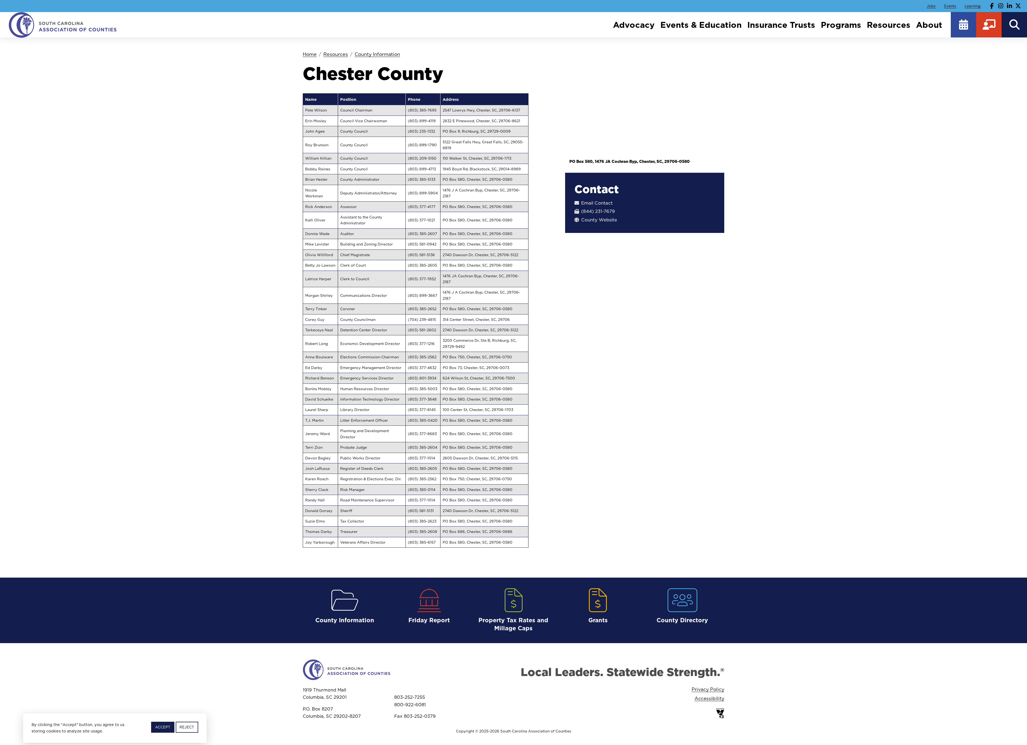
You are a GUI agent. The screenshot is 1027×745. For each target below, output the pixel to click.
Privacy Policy (708, 689)
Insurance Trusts (781, 24)
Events (950, 6)
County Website (599, 220)
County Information (377, 54)
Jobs (931, 6)
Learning (972, 6)
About (929, 24)
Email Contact (597, 203)
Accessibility (709, 698)
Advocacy (634, 24)
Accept (162, 727)
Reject (186, 727)
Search (1014, 24)
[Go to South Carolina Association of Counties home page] (63, 24)
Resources (888, 24)
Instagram (1001, 6)
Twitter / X (1018, 6)
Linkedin (1009, 6)
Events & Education (701, 24)
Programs (841, 24)
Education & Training (989, 24)
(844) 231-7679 (598, 211)
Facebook (992, 6)
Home (310, 54)
